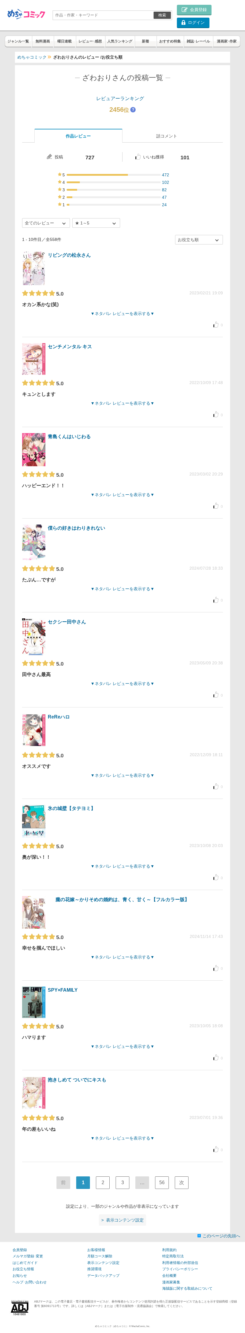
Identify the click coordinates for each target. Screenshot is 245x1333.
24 (164, 204)
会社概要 (169, 1276)
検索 (162, 15)
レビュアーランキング (120, 98)
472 (165, 174)
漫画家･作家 (227, 41)
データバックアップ (103, 1276)
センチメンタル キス (70, 346)
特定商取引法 (173, 1256)
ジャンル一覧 (18, 41)
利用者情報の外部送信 (180, 1263)
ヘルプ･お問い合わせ (30, 1282)
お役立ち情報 (23, 1269)
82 (164, 189)
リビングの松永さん (69, 255)
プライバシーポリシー (180, 1269)
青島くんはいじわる (69, 436)
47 (164, 197)
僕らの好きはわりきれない (76, 528)
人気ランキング (119, 41)
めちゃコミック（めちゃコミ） (111, 1326)
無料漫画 (43, 41)
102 (165, 182)
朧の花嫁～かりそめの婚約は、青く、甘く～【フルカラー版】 (122, 899)
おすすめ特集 (170, 41)
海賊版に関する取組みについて (187, 1288)
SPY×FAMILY (63, 990)
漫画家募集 (171, 1282)
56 (162, 1182)
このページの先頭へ (221, 1235)
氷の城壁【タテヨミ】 (72, 808)
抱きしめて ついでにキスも (77, 1079)
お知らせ (20, 1276)
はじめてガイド (25, 1263)
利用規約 (169, 1250)
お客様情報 (96, 1250)
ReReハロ (59, 716)
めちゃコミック (32, 57)
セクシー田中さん (67, 621)
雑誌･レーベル (198, 41)
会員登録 (20, 1250)
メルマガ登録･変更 (28, 1256)
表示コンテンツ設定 (103, 1263)
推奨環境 (94, 1269)
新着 (145, 41)
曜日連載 (64, 41)
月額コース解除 (99, 1256)
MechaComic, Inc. (140, 1326)
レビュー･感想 (90, 41)
